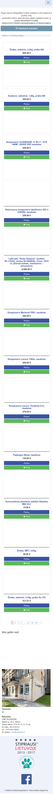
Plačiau (27, 57)
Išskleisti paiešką (27, 28)
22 (32, 622)
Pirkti (27, 62)
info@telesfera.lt (18, 732)
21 (28, 622)
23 (36, 622)
